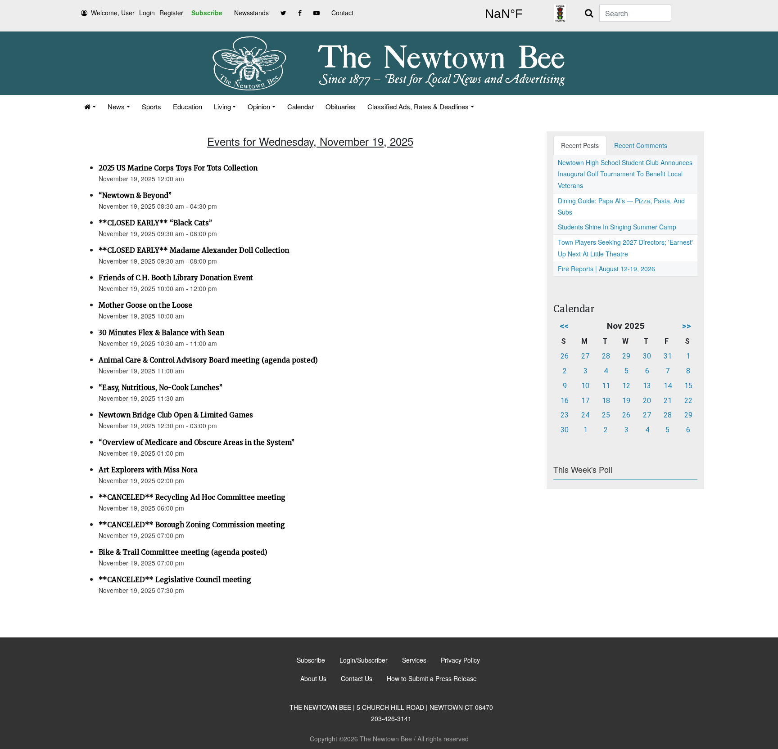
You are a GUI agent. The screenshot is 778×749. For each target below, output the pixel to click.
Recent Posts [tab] (580, 145)
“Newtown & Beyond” (135, 195)
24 (585, 415)
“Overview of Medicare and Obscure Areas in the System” (196, 442)
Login (147, 12)
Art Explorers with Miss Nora (148, 470)
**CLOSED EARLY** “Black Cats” (155, 223)
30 (647, 356)
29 (626, 356)
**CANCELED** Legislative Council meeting (175, 579)
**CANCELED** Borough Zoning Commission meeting (192, 524)
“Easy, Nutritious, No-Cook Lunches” (160, 387)
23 (565, 415)
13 (647, 385)
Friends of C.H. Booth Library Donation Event (176, 278)
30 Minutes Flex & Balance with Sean (161, 332)
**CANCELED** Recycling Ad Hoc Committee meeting (192, 497)
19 (626, 400)
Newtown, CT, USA (504, 14)
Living (222, 106)
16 (565, 400)
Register (171, 12)
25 (606, 415)
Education (187, 106)
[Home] (90, 106)
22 (688, 400)
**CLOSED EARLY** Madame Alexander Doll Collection (194, 250)
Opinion (259, 106)
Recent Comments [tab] (640, 145)
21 (668, 400)
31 (668, 356)
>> (686, 326)
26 (565, 356)
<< (564, 326)
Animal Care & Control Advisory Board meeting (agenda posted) (208, 360)
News (116, 106)
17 (585, 400)
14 (668, 385)
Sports (151, 106)
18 (606, 400)
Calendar (300, 106)
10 (585, 385)
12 (626, 385)
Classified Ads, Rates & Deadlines (418, 106)
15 (688, 385)
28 (606, 356)
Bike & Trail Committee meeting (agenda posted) (183, 552)
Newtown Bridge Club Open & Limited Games (176, 415)
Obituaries (341, 106)
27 (585, 356)
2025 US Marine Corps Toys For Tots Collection (178, 168)
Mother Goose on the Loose (145, 305)
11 (606, 385)
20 (647, 400)
